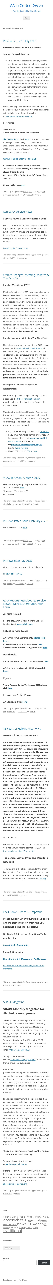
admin (23, 258)
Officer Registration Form (28, 399)
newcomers (10, 1224)
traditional (12, 1230)
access (9, 1219)
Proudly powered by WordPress (15, 1280)
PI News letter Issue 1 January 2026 (25, 521)
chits (19, 1219)
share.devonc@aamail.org (15, 1184)
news (5, 195)
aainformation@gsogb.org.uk (19, 116)
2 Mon (13, 1216)
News (25, 191)
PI (19, 195)
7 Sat (47, 1217)
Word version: (21, 448)
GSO (30, 191)
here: (22, 487)
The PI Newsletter (11, 139)
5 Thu (36, 1216)
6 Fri (42, 1216)
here (27, 139)
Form (24, 702)
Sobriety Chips (25, 1227)
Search (6, 1258)
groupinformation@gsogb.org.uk (26, 444)
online (31, 1224)
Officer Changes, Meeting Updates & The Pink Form (26, 276)
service (15, 195)
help (13, 461)
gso (9, 195)
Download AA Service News (15, 248)
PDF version (32, 451)
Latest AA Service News (17, 211)
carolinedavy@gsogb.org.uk (22, 1059)
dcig (43, 191)
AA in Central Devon (26, 5)
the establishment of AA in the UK (18, 851)
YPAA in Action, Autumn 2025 (21, 478)
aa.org (43, 878)
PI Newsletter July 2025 (17, 561)
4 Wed (28, 1216)
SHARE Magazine (13, 1002)
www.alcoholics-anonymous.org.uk (19, 158)
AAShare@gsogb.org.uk (19, 1049)
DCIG (25, 458)
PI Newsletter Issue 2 (12, 573)
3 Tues (21, 1216)
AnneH (37, 195)
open (39, 1224)
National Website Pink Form (29, 348)
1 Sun (6, 1216)
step (35, 1227)
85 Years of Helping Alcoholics (22, 728)
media (44, 1220)
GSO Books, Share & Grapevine (22, 912)
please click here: (25, 624)
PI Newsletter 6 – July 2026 (19, 41)
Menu (26, 18)
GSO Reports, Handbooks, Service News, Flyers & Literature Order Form (24, 604)
